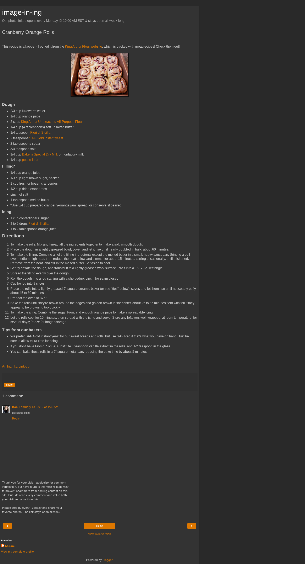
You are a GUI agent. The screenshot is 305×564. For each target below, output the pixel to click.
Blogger (107, 560)
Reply (16, 418)
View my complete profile (17, 551)
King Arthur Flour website (83, 46)
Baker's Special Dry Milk (40, 154)
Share (9, 384)
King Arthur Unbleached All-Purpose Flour (52, 121)
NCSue (10, 546)
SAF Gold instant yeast (46, 138)
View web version (99, 534)
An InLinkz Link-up (15, 366)
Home (99, 526)
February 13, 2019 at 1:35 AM (38, 406)
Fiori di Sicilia (40, 132)
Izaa (15, 406)
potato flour (30, 160)
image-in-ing (22, 12)
